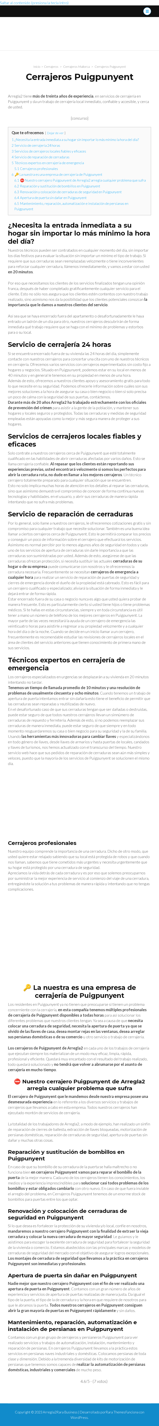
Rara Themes (115, 1412)
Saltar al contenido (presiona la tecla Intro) (34, 2)
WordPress (79, 1417)
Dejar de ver (55, 133)
